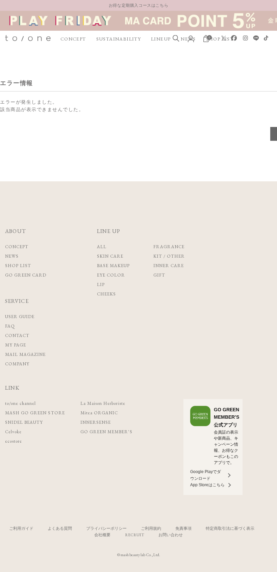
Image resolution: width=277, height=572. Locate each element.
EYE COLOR (111, 275)
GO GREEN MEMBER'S (106, 432)
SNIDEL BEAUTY (24, 422)
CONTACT (17, 335)
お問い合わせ (170, 535)
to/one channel (20, 403)
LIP (101, 284)
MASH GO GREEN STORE (35, 413)
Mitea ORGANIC (99, 413)
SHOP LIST (18, 265)
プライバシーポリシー (106, 528)
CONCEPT (73, 39)
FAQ (10, 326)
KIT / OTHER (169, 256)
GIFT (159, 275)
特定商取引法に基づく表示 (230, 528)
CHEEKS (106, 294)
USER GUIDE (19, 316)
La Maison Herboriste (102, 403)
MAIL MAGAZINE (25, 354)
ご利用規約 (151, 528)
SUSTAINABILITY (118, 39)
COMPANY (17, 364)
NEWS (12, 256)
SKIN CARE (110, 256)
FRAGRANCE (168, 247)
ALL (101, 247)
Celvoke (13, 432)
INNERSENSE (95, 422)
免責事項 (183, 528)
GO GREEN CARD (26, 275)
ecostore (13, 441)
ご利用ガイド (21, 528)
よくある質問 (60, 528)
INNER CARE (168, 265)
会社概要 (102, 535)
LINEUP (161, 39)
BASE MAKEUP (113, 265)
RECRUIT (134, 535)
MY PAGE (15, 345)
